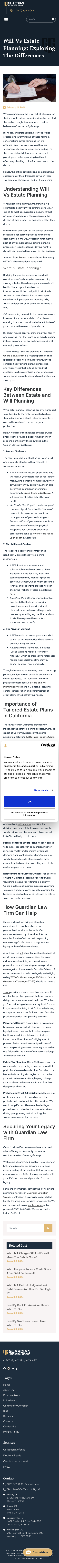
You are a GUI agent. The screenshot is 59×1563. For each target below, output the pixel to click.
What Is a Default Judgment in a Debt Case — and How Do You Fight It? (29, 1289)
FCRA (6, 1467)
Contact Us (9, 1426)
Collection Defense (14, 1449)
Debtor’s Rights (12, 1455)
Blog (5, 1410)
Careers (8, 1421)
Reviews (8, 1416)
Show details (41, 790)
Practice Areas (11, 1395)
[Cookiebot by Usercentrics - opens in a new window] (41, 745)
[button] (6, 19)
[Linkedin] (12, 1368)
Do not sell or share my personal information (29, 814)
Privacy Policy (11, 1431)
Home (6, 1384)
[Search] (53, 19)
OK (29, 801)
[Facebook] (4, 1368)
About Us (8, 1390)
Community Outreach (15, 1405)
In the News (10, 1400)
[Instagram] (8, 1368)
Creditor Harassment (15, 1461)
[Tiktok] (17, 1368)
